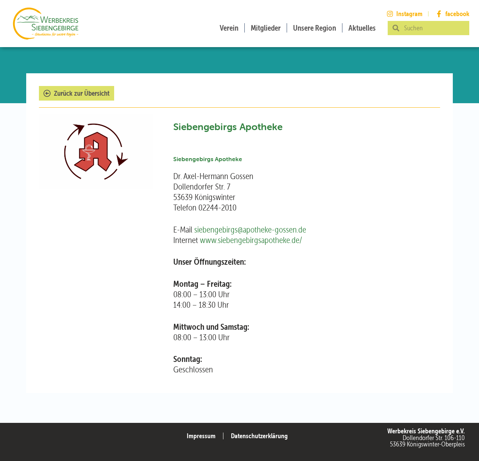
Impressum (201, 436)
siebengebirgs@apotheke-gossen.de (250, 229)
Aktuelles (362, 28)
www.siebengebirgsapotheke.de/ (251, 240)
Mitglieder (266, 28)
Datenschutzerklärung (259, 436)
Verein (229, 28)
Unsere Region (314, 28)
